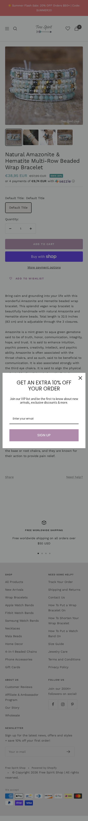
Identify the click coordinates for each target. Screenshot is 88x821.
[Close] (80, 378)
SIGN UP (44, 435)
